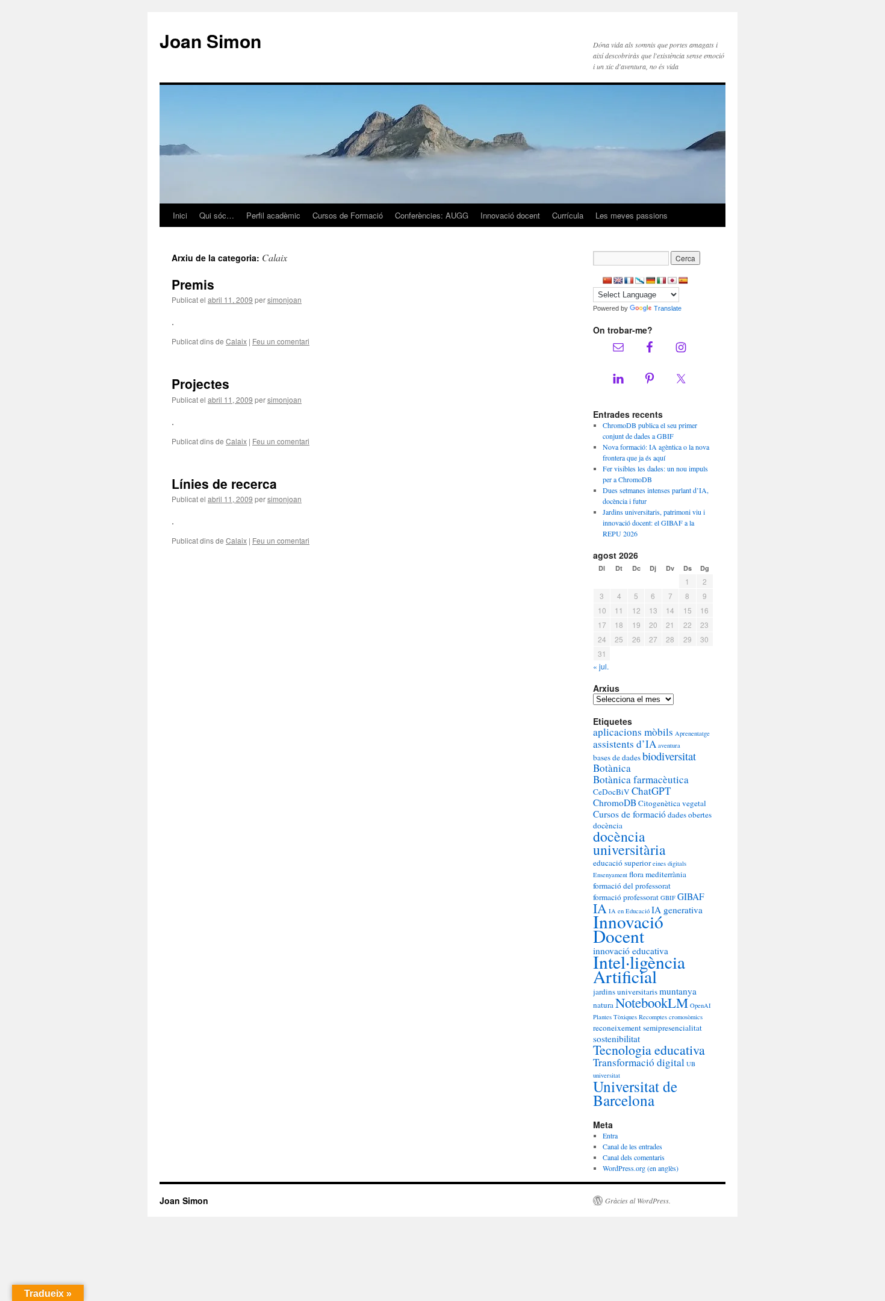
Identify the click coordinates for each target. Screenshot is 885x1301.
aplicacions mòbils (633, 732)
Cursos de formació (629, 814)
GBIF (667, 897)
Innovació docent (510, 215)
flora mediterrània (657, 874)
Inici (180, 215)
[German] (651, 280)
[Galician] (640, 280)
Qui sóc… (216, 215)
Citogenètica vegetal (672, 803)
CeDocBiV (611, 791)
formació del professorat (632, 885)
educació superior (622, 862)
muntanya (678, 991)
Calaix (236, 341)
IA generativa (677, 910)
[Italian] (661, 280)
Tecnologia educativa (649, 1049)
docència (608, 825)
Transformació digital (639, 1062)
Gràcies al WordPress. (638, 1200)
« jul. (601, 666)
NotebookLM (651, 1002)
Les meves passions (631, 215)
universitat (606, 1075)
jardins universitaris (625, 991)
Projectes (200, 383)
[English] (618, 280)
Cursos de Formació (347, 215)
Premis (193, 284)
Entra (610, 1135)
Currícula (567, 215)
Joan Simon (210, 41)
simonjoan (284, 299)
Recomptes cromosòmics (671, 1017)
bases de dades (617, 757)
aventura (669, 745)
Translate (668, 308)
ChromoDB (614, 802)
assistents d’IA (624, 744)
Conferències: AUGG (431, 215)
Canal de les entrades (632, 1146)
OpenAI (700, 1005)
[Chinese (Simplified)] (607, 280)
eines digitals (669, 863)
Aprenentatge (692, 733)
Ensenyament (610, 875)
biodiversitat (669, 755)
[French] (629, 280)
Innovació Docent (628, 929)
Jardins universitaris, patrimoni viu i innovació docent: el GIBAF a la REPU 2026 (654, 522)
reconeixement (617, 1027)
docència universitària (629, 843)
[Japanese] (672, 280)
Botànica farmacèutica (641, 779)
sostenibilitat (616, 1038)
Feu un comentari (280, 341)
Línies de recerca (224, 483)
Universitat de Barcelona (635, 1093)
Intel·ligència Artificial (639, 969)
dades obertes (690, 814)
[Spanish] (683, 280)
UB (690, 1064)
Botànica (612, 768)
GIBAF (690, 896)
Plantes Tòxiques (615, 1017)
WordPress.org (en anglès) (640, 1168)
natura (603, 1004)
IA (600, 908)
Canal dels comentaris (634, 1157)
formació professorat (626, 897)
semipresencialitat (672, 1027)
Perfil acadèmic (273, 215)
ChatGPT (651, 791)
